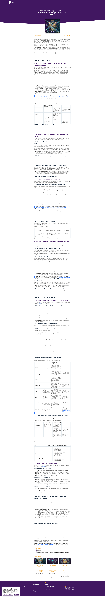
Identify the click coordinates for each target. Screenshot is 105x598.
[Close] (18, 587)
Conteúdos (25, 590)
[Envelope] (95, 2)
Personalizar (5, 594)
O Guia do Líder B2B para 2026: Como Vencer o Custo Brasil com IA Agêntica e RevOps (54, 96)
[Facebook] (89, 2)
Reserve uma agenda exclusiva (43, 544)
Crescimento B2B (46, 552)
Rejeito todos (11, 594)
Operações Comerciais (67, 552)
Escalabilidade (62, 552)
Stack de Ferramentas (45, 326)
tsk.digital (39, 303)
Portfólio (25, 587)
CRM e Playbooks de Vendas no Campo (64, 277)
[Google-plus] (87, 2)
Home (24, 586)
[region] (11, 591)
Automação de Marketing (41, 552)
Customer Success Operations (53, 552)
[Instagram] (91, 2)
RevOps (50, 553)
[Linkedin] (93, 2)
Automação (37, 552)
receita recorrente (38, 553)
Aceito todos (16, 594)
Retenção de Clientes (42, 553)
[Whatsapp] (97, 2)
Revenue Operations (47, 553)
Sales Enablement (53, 553)
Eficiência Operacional (58, 552)
